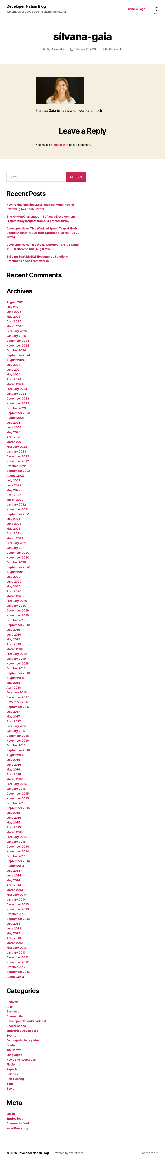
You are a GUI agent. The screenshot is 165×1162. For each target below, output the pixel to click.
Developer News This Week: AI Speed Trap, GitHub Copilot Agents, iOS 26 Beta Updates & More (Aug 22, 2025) (43, 233)
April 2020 (13, 591)
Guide (10, 1045)
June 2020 (14, 581)
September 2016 (18, 750)
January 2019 (16, 658)
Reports (12, 1069)
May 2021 (13, 528)
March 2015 (14, 832)
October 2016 (16, 745)
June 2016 (13, 764)
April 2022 (13, 495)
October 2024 (16, 350)
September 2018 (18, 673)
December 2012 (17, 957)
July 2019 (13, 629)
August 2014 (15, 865)
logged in (59, 144)
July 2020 (13, 576)
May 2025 (13, 316)
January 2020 (16, 605)
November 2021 (17, 509)
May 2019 (13, 639)
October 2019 (16, 620)
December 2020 (17, 552)
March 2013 (14, 943)
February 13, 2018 (85, 49)
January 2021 (16, 548)
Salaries (12, 1074)
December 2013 (17, 904)
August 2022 (15, 475)
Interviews (13, 1050)
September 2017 (18, 707)
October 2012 (15, 967)
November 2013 (17, 909)
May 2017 (13, 716)
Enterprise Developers (22, 1030)
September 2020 (18, 567)
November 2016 (17, 740)
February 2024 (16, 389)
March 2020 (15, 596)
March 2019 (14, 649)
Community (14, 1016)
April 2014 (13, 885)
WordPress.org (17, 1128)
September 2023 (18, 413)
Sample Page (136, 9)
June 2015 (13, 817)
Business (12, 1011)
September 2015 (18, 808)
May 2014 (13, 880)
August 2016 (15, 755)
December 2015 (17, 793)
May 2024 (13, 374)
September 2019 (18, 625)
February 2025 (16, 331)
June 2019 (13, 634)
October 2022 (16, 466)
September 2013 (18, 918)
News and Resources (21, 1059)
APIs (9, 1006)
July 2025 (13, 307)
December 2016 (17, 735)
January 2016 (16, 788)
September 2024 (18, 355)
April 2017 (13, 721)
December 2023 (17, 398)
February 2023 (16, 446)
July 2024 (13, 364)
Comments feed (17, 1123)
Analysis (12, 1002)
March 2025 (14, 326)
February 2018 (16, 692)
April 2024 (13, 379)
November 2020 (17, 557)
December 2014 (17, 846)
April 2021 (13, 533)
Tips (9, 1083)
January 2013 (16, 952)
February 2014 (16, 894)
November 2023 (17, 403)
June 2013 (13, 928)
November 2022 (17, 461)
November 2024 (17, 345)
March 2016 (14, 779)
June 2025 (13, 311)
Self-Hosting (15, 1079)
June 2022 (13, 485)
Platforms (13, 1064)
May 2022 (13, 490)
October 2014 (16, 856)
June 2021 (13, 523)
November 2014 (17, 851)
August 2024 (15, 360)
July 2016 (13, 759)
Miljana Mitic (58, 49)
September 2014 (18, 861)
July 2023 (13, 422)
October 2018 (16, 668)
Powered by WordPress (68, 1153)
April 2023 (13, 437)
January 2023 (16, 451)
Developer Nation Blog (26, 6)
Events (11, 1035)
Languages (14, 1054)
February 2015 (16, 837)
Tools (10, 1088)
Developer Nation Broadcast (26, 1021)
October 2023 (16, 408)
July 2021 (13, 519)
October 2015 (16, 803)
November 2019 (17, 615)
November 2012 (17, 962)
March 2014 (14, 890)
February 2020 (16, 601)
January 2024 (16, 393)
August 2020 (15, 572)
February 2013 (16, 947)
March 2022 (14, 499)
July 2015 (13, 812)
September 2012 (18, 971)
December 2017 (17, 697)
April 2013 (13, 938)
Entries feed (14, 1118)
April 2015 (13, 827)
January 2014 (16, 899)
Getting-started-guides (22, 1040)
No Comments (113, 49)
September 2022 (18, 470)
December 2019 (17, 610)
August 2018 (15, 678)
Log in (10, 1113)
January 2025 (16, 336)
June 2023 (13, 427)
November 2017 (17, 702)
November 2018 (17, 663)
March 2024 (14, 384)
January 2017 (16, 731)
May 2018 (13, 682)
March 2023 (14, 442)
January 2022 (16, 504)
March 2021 (14, 538)
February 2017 (16, 726)
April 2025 (13, 321)
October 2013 (16, 914)
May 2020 (13, 586)
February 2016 (16, 784)
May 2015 (13, 822)
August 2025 (15, 302)
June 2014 (13, 875)
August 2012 (15, 976)
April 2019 (13, 644)
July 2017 (13, 711)
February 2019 (16, 654)
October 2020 (16, 562)
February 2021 (16, 543)
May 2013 (13, 933)
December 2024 (17, 340)
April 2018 (13, 687)
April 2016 (13, 774)
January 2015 (16, 841)
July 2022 (13, 480)
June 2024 (13, 369)
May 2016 (13, 769)
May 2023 (13, 432)
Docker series (16, 1026)
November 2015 (17, 798)
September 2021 (18, 514)
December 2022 (17, 456)
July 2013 (13, 923)
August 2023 (15, 417)
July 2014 (13, 870)
